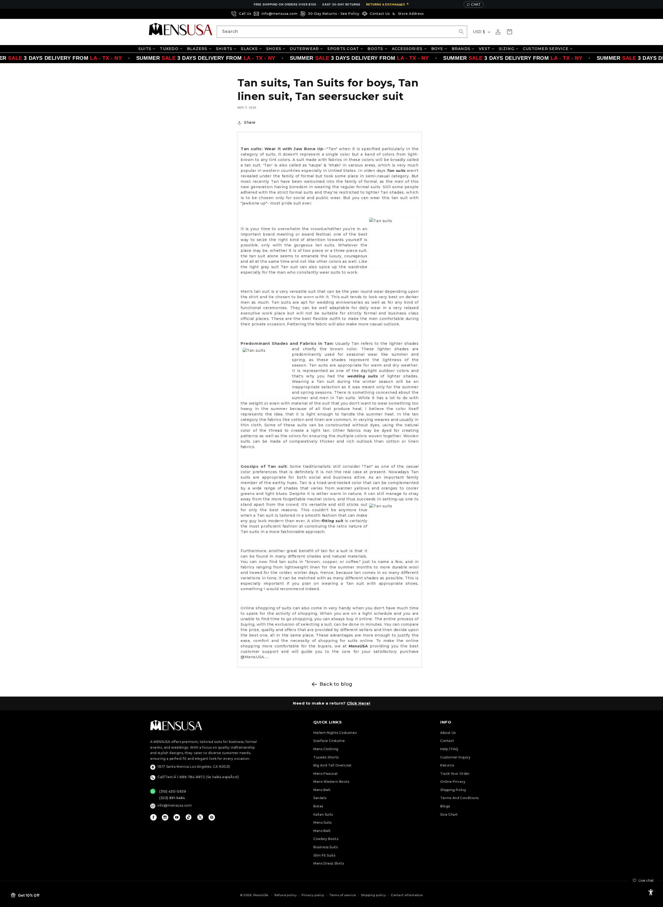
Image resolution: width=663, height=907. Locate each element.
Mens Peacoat (325, 774)
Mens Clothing (325, 749)
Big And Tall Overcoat (332, 765)
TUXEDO (169, 48)
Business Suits (325, 847)
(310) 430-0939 (172, 791)
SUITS (144, 48)
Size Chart (449, 814)
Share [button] (250, 122)
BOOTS (375, 48)
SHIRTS (224, 48)
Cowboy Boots (325, 839)
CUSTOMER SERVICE (545, 48)
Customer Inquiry (455, 757)
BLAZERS (197, 48)
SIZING (506, 48)
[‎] (427, 14)
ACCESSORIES (407, 48)
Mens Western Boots (331, 782)
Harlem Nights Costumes (335, 733)
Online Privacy (452, 782)
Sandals (319, 798)
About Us (448, 733)
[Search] (461, 31)
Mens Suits (322, 822)
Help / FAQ (449, 749)
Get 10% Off (28, 895)
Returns (447, 765)
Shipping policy (373, 895)
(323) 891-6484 (172, 798)
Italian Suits (323, 814)
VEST (484, 48)
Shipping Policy (453, 790)
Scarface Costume (329, 741)
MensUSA (260, 895)
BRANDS (461, 48)
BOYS (437, 48)
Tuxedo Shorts (326, 757)
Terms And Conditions (459, 798)
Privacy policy (313, 895)
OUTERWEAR (304, 48)
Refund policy (286, 895)
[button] (509, 32)
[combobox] (342, 32)
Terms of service (342, 895)
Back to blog (336, 684)
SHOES (273, 48)
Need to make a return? (331, 703)
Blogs (445, 806)
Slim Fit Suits (324, 855)
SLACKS (249, 48)
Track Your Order (455, 774)
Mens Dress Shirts (328, 863)
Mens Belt (321, 790)
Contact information (407, 895)
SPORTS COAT (343, 48)
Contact (447, 741)
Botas (318, 806)
